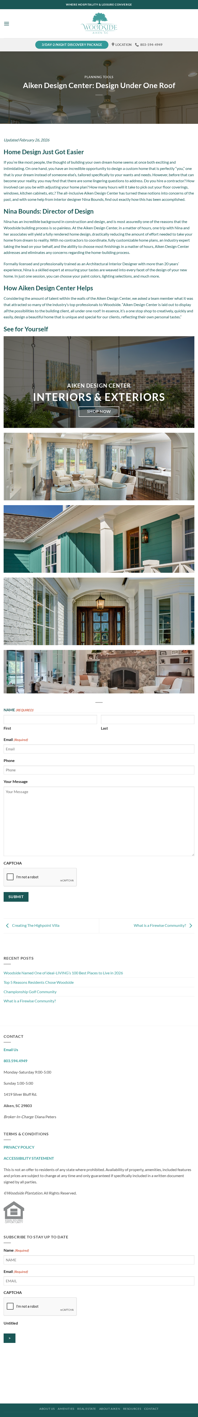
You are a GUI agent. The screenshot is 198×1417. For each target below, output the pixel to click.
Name (16, 1250)
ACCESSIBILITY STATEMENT (29, 1158)
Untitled (11, 1323)
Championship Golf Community (30, 991)
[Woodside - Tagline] (99, 23)
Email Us (11, 1049)
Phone (9, 760)
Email (16, 739)
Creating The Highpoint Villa (35, 925)
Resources (132, 1408)
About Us (47, 1408)
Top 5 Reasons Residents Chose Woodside (39, 982)
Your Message (16, 781)
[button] (6, 23)
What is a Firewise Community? (30, 1000)
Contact (151, 1408)
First (7, 728)
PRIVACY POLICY (19, 1147)
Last (104, 728)
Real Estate (86, 1408)
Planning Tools (99, 77)
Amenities (66, 1408)
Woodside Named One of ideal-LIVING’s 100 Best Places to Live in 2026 (64, 972)
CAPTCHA (13, 863)
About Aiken (109, 1408)
